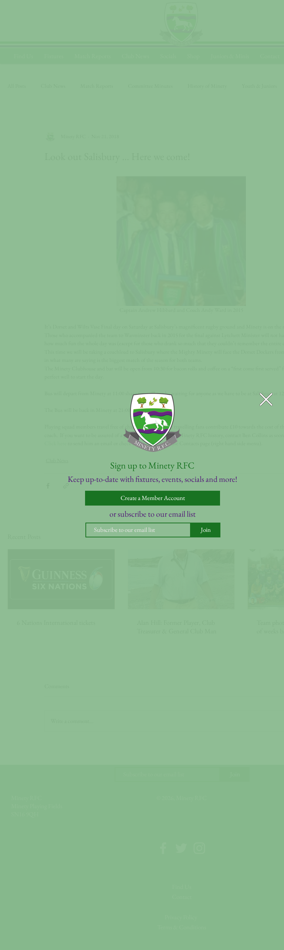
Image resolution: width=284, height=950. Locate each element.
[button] (266, 399)
